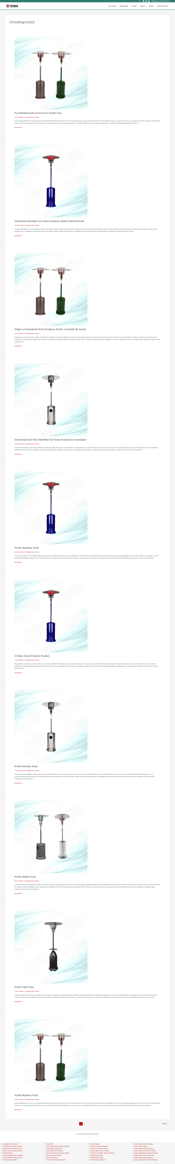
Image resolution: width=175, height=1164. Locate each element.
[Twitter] (146, 1)
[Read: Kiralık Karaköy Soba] (51, 726)
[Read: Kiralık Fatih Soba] (51, 947)
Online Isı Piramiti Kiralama (99, 1148)
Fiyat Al (142, 6)
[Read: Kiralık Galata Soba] (51, 836)
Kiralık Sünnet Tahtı (96, 1155)
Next (164, 1123)
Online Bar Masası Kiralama (99, 1146)
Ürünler (134, 6)
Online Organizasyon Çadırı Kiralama (146, 1153)
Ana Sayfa (112, 6)
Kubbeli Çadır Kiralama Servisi (12, 1148)
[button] (140, 1)
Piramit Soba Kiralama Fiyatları (12, 1151)
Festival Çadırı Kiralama (97, 1160)
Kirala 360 (49, 1144)
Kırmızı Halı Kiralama (140, 1146)
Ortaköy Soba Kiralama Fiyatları (32, 655)
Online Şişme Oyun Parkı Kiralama (145, 1151)
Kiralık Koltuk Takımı (96, 1157)
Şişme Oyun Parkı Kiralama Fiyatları (57, 1146)
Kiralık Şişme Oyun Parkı (54, 1148)
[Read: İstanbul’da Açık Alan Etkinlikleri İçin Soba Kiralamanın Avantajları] (51, 399)
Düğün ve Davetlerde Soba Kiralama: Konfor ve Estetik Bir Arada (50, 329)
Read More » (19, 127)
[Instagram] (149, 1)
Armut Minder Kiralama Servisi (12, 1157)
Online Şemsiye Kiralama (54, 1151)
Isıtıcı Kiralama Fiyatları (53, 1155)
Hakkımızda (123, 6)
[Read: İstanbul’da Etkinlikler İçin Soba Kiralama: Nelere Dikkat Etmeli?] (51, 181)
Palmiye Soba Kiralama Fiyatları (13, 1155)
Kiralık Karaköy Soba (26, 766)
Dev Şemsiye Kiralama (10, 1160)
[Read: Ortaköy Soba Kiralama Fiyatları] (51, 616)
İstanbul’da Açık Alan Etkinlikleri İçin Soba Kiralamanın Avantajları (50, 439)
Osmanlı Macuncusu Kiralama (99, 1151)
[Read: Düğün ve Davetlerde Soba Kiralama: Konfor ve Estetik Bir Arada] (51, 289)
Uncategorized (29, 117)
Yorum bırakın (19, 117)
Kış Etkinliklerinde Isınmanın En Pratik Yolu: (38, 113)
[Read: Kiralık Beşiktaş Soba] (51, 1055)
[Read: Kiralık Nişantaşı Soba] (51, 507)
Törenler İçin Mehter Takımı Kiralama (102, 1153)
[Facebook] (143, 1)
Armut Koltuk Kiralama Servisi (56, 1160)
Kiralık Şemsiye (8, 1153)
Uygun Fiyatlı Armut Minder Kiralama (146, 1160)
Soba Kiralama (162, 6)
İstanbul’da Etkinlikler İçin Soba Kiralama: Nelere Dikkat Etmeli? (49, 221)
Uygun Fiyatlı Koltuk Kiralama (143, 1144)
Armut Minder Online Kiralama (12, 1146)
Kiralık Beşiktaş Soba (26, 1095)
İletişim (151, 6)
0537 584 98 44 (164, 1)
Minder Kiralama (51, 1157)
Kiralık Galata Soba (25, 876)
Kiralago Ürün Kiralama (10, 1144)
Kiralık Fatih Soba (24, 987)
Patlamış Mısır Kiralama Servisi (144, 1155)
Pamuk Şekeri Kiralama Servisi (144, 1148)
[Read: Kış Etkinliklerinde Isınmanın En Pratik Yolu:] (51, 73)
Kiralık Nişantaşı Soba (27, 547)
